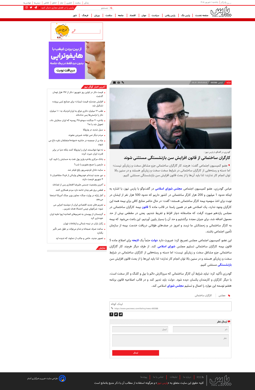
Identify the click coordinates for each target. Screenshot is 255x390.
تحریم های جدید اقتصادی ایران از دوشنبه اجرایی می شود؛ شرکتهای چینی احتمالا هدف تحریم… (78, 207)
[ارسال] (114, 83)
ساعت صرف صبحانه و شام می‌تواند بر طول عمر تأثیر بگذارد (78, 231)
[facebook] (111, 314)
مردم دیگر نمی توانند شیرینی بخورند (85, 135)
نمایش (102, 248)
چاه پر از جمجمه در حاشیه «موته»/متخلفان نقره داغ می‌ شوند (76, 142)
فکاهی (46, 2)
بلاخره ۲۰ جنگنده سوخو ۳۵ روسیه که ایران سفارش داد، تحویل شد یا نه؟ (76, 122)
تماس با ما (158, 377)
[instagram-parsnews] (26, 7)
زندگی (86, 2)
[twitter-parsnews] (30, 7)
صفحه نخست (201, 15)
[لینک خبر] (122, 83)
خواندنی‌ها (27, 2)
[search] (112, 8)
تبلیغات (173, 377)
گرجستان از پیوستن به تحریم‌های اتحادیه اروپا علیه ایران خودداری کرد (76, 216)
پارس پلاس (170, 15)
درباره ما (187, 377)
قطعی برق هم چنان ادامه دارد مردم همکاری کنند (79, 190)
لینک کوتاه (117, 304)
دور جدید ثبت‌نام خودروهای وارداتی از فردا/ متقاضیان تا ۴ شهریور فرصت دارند (76, 177)
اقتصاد (133, 15)
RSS (199, 377)
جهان (144, 15)
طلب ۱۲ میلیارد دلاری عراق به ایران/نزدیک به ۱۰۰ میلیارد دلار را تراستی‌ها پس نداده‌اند (76, 113)
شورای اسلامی (166, 246)
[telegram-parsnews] (35, 7)
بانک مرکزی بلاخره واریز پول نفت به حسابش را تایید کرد (76, 159)
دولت (154, 240)
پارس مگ (185, 15)
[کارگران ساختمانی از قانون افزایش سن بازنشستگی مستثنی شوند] (121, 314)
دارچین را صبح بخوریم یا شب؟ (88, 164)
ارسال (135, 352)
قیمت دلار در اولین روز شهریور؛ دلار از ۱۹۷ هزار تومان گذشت (78, 94)
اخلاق (54, 2)
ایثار (61, 2)
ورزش (97, 15)
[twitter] (116, 314)
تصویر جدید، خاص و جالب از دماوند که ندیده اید (79, 238)
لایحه (135, 240)
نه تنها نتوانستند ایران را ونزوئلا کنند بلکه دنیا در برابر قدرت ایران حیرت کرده (77, 152)
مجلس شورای (175, 285)
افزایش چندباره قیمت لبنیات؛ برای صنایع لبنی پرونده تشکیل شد (77, 104)
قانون (145, 207)
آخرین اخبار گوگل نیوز (94, 87)
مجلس (222, 295)
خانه (229, 82)
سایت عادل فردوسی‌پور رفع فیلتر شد (85, 170)
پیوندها (143, 377)
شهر (75, 15)
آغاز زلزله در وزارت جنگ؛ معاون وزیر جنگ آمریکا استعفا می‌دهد (76, 197)
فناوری (69, 2)
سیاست (156, 15)
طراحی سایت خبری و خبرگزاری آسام (42, 378)
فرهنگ (85, 15)
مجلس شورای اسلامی (168, 188)
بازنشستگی (225, 264)
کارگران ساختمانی (203, 295)
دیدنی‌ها (37, 2)
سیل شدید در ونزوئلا (93, 130)
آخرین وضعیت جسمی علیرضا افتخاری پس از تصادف (78, 185)
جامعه (121, 15)
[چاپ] (118, 83)
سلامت (78, 2)
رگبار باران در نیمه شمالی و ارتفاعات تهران (83, 223)
